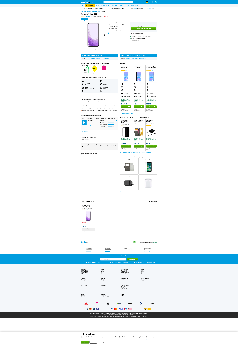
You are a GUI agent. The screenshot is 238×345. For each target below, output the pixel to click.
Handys (122, 267)
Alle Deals (122, 295)
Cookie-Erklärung (143, 338)
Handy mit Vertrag (105, 5)
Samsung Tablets (84, 280)
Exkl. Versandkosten (124, 110)
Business (103, 294)
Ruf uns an (143, 279)
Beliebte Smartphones (86, 267)
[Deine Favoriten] (152, 1)
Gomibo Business (104, 295)
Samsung (89, 11)
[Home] (83, 5)
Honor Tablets (83, 279)
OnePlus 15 (83, 273)
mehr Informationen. (130, 314)
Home (82, 11)
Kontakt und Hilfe (145, 278)
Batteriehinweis (123, 286)
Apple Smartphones (124, 269)
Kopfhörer (102, 284)
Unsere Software (84, 296)
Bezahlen (122, 279)
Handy (97, 5)
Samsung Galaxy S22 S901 (96, 11)
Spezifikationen (98, 58)
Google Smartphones (124, 273)
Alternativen (128, 58)
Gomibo (82, 294)
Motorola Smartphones (125, 272)
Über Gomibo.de (93, 316)
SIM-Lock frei (112, 32)
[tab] (88, 49)
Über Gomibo (83, 295)
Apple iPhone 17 (84, 269)
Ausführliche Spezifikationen (87, 94)
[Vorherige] (82, 35)
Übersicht (103, 11)
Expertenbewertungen (90, 58)
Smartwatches (103, 285)
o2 (101, 272)
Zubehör (127, 5)
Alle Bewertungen (85, 131)
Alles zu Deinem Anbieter (125, 290)
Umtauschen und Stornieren (125, 284)
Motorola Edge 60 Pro (84, 271)
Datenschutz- (135, 338)
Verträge (122, 287)
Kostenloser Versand (124, 149)
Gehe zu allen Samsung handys (128, 113)
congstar (102, 269)
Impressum (104, 316)
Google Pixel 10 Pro (84, 274)
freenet (102, 270)
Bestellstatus (123, 280)
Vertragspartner (143, 284)
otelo (102, 273)
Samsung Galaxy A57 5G (85, 272)
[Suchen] (132, 2)
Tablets (121, 5)
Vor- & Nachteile (105, 58)
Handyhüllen (103, 279)
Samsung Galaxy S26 (84, 270)
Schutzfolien (103, 280)
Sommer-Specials (89, 5)
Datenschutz (99, 316)
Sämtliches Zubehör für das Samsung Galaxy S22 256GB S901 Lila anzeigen (136, 152)
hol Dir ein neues (108, 146)
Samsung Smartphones (125, 270)
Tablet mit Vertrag (84, 285)
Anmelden (143, 1)
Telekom (102, 274)
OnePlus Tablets (83, 284)
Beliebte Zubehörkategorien (140, 58)
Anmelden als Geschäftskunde (106, 296)
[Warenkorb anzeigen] (155, 1)
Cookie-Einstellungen (110, 316)
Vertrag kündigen (124, 288)
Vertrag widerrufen (124, 289)
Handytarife (114, 5)
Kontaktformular (144, 280)
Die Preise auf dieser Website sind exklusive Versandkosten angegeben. (136, 313)
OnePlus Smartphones (124, 271)
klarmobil (102, 271)
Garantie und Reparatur (125, 285)
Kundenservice (134, 5)
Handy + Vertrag (105, 267)
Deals (122, 294)
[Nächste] (104, 35)
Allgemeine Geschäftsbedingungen (135, 316)
